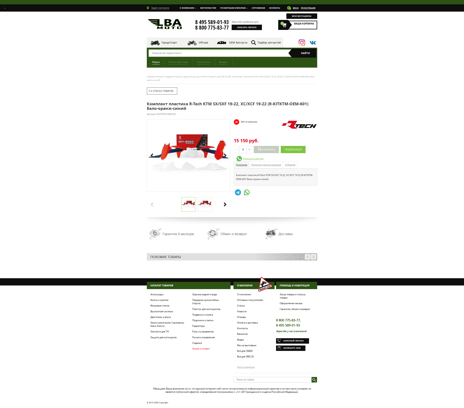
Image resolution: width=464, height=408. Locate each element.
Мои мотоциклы (301, 16)
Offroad (203, 42)
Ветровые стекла (159, 305)
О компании (187, 8)
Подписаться (293, 149)
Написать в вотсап (253, 158)
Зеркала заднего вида (204, 294)
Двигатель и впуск (160, 317)
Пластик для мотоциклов (206, 309)
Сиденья (197, 343)
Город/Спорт (169, 42)
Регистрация (308, 8)
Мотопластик (208, 8)
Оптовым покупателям (250, 300)
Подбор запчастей (269, 42)
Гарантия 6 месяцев (178, 234)
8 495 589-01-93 (212, 22)
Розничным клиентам (233, 8)
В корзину (268, 149)
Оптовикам (258, 8)
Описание (241, 164)
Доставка (286, 234)
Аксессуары (156, 294)
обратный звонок (293, 340)
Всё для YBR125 (245, 356)
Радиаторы (198, 326)
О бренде (290, 164)
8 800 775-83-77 (212, 27)
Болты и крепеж (159, 300)
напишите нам (292, 348)
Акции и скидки (201, 348)
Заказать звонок (246, 27)
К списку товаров (162, 91)
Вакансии (242, 333)
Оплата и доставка (247, 322)
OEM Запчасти (238, 42)
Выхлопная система (161, 311)
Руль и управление (203, 331)
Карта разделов (245, 367)
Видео (240, 339)
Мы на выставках (246, 345)
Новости (242, 311)
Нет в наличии (245, 122)
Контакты (274, 8)
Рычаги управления (203, 337)
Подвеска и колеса (202, 314)
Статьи (241, 305)
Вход (296, 8)
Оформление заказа (291, 303)
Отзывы (241, 317)
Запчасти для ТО (159, 331)
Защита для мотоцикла (163, 337)
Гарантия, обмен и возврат (295, 309)
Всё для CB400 (244, 351)
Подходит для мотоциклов (266, 164)
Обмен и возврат (234, 234)
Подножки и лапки (202, 320)
